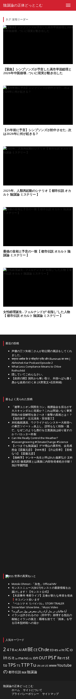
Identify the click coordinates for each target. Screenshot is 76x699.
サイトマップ (50, 694)
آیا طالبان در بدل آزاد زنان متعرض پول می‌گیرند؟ (39, 611)
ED (52, 650)
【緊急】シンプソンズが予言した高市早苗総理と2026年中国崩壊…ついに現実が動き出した (37, 71)
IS (9, 658)
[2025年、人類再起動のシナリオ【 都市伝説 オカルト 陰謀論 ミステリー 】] (38, 165)
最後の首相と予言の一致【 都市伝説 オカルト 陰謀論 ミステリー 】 (37, 253)
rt (63, 658)
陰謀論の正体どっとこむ (23, 5)
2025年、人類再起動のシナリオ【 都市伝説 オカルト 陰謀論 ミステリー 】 (37, 192)
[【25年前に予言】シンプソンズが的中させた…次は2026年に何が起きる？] (38, 105)
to (5, 665)
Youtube (64, 665)
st (67, 658)
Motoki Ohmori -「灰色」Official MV (34, 584)
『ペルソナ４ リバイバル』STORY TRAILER (38, 603)
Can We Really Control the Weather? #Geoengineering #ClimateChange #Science (40, 440)
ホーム (16, 690)
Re (59, 657)
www (53, 665)
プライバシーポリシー (25, 694)
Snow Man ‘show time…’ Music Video (35, 607)
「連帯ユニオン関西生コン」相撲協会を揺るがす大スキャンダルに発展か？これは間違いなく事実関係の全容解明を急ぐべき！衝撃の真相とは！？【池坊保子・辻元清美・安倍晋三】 (42, 412)
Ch (41, 649)
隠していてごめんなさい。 (28, 374)
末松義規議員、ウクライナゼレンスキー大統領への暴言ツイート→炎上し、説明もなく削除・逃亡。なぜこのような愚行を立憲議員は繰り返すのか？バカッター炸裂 (42, 428)
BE (30, 649)
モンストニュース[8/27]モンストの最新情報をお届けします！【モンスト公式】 (41, 590)
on (35, 658)
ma (20, 658)
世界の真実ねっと (25, 576)
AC (16, 650)
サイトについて (32, 690)
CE (36, 650)
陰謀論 (32, 672)
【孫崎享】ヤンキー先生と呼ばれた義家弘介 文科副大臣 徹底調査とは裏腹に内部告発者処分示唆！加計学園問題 (42, 461)
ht (63, 650)
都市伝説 (14, 672)
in (5, 657)
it (13, 658)
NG (26, 658)
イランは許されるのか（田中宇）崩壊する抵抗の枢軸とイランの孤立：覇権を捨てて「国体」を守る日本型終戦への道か (42, 619)
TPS (12, 665)
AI (20, 650)
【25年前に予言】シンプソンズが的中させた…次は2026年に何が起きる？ (37, 132)
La (16, 658)
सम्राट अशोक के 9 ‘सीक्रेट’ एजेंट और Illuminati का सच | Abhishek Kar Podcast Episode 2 (41, 361)
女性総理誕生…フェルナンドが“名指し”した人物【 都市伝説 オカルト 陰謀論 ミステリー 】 (36, 314)
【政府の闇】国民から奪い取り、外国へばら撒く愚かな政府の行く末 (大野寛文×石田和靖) (42, 380)
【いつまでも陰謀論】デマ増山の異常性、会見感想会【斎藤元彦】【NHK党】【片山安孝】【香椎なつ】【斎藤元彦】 (42, 449)
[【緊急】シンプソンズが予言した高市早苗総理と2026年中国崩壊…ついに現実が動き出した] (38, 44)
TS (18, 665)
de (46, 649)
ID (71, 650)
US (46, 665)
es (56, 650)
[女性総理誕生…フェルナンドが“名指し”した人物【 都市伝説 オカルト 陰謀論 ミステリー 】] (38, 287)
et (60, 650)
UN (38, 665)
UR (42, 665)
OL (30, 658)
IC (67, 649)
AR (24, 649)
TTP (25, 665)
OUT (43, 658)
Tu (33, 665)
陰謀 (24, 672)
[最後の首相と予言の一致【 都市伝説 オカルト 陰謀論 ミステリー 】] (38, 226)
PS (50, 657)
